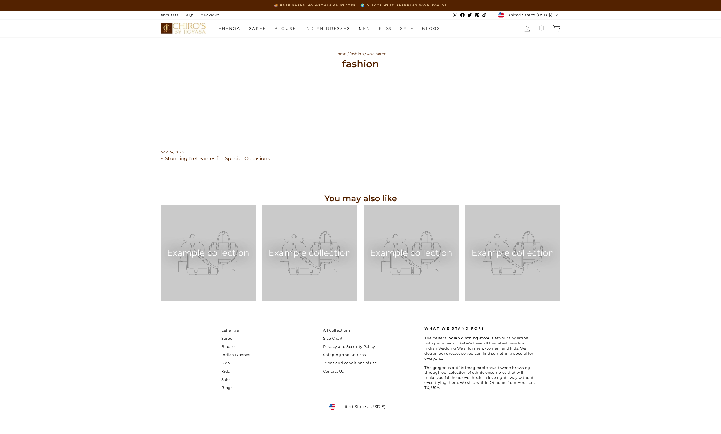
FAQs (189, 15)
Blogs (431, 28)
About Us (169, 15)
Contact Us (333, 371)
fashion (357, 54)
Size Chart (333, 338)
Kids (385, 28)
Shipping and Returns (344, 355)
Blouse (285, 28)
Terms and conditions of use (350, 363)
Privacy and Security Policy (349, 346)
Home (341, 54)
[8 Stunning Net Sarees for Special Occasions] (225, 107)
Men (364, 28)
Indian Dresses (327, 28)
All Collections (337, 330)
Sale (406, 28)
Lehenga (228, 28)
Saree (257, 28)
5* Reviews (209, 15)
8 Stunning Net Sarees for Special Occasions (215, 158)
